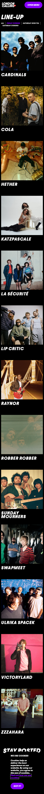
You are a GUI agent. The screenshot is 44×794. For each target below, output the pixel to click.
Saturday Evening (10, 25)
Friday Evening (13, 23)
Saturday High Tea (31, 23)
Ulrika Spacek (18, 622)
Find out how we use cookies (21, 776)
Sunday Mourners (13, 515)
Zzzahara (12, 732)
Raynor (10, 403)
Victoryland (16, 677)
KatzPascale (16, 239)
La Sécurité (14, 293)
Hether (9, 184)
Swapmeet (13, 567)
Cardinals (13, 74)
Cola (7, 129)
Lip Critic (12, 348)
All (2, 23)
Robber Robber (19, 458)
